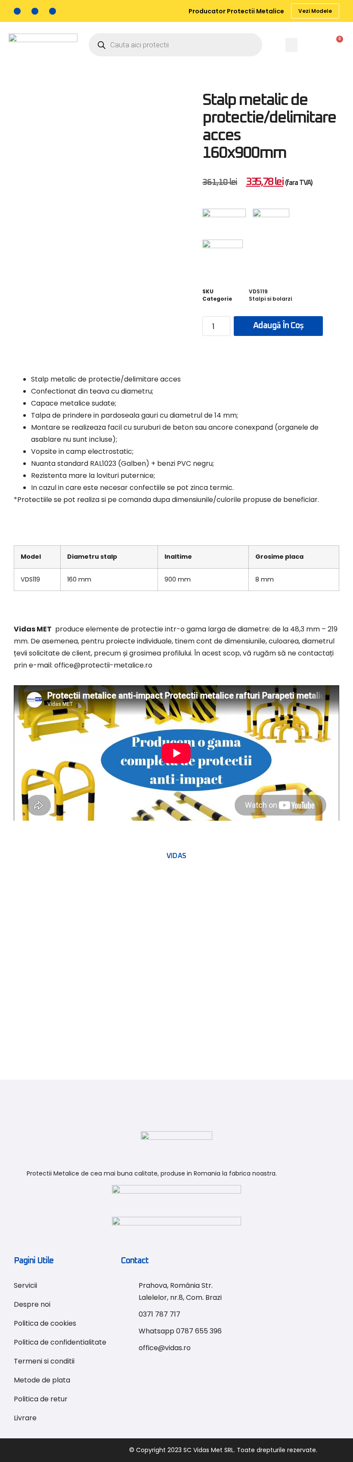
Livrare (25, 1418)
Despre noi (32, 1304)
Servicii (25, 1285)
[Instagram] (34, 11)
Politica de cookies (45, 1323)
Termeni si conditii (44, 1361)
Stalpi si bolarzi (270, 298)
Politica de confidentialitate (60, 1342)
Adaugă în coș (278, 325)
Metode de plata (42, 1380)
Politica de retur (41, 1399)
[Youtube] (52, 11)
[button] (291, 45)
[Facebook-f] (17, 11)
